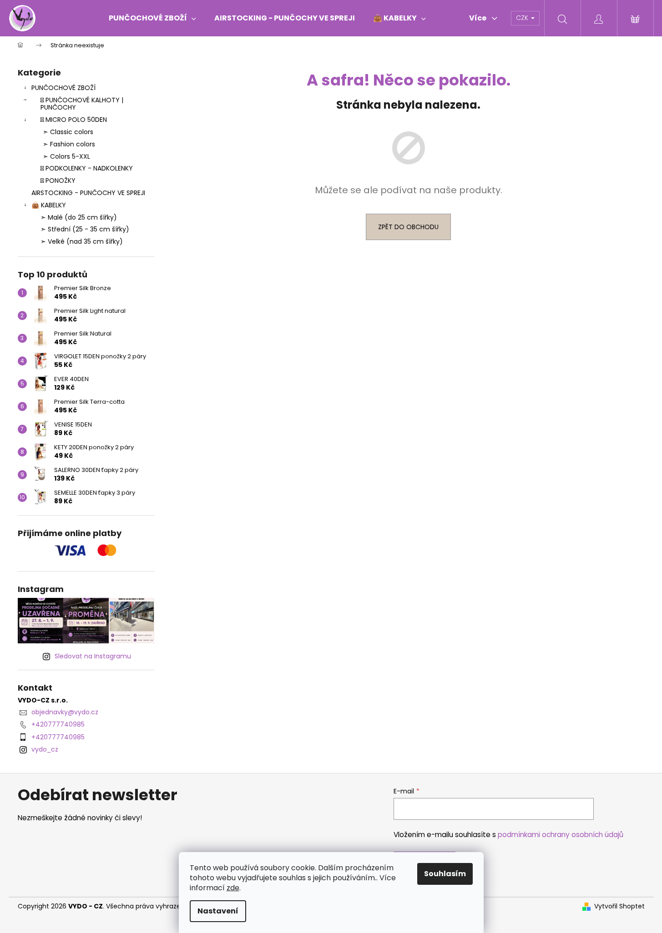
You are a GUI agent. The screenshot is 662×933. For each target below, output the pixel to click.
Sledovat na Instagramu (93, 656)
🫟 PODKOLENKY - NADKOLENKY (86, 168)
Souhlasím (445, 873)
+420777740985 (58, 724)
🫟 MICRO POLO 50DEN (73, 119)
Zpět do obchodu (408, 226)
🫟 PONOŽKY (58, 180)
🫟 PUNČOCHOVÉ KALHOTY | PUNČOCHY (81, 103)
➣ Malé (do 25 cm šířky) (78, 217)
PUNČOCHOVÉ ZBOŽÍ (63, 87)
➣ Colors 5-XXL (66, 156)
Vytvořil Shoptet (619, 906)
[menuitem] (152, 18)
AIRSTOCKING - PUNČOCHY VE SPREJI (88, 192)
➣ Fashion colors (69, 144)
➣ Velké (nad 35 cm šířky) (81, 241)
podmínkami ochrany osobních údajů (560, 834)
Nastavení (217, 911)
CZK (523, 17)
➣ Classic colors (68, 131)
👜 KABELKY (48, 205)
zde (233, 888)
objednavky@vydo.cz (64, 712)
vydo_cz (44, 749)
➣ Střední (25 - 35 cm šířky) (84, 229)
